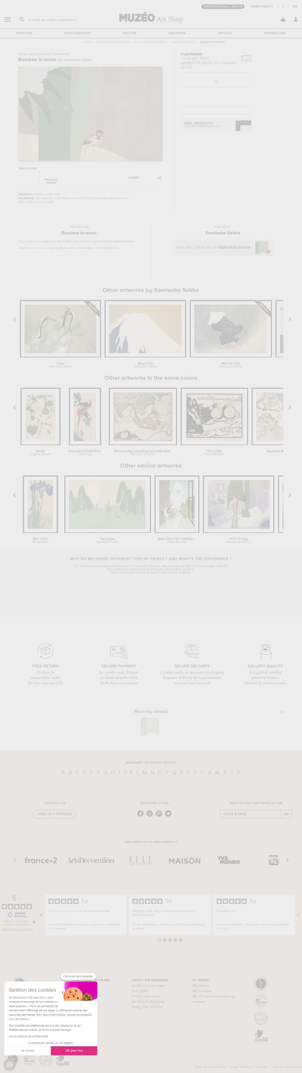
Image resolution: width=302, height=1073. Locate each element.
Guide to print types (148, 986)
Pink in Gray (238, 540)
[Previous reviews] (41, 915)
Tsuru (61, 365)
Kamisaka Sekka (183, 42)
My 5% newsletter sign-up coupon (213, 998)
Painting (24, 33)
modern (67, 241)
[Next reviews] (298, 915)
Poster (130, 33)
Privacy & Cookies (287, 1066)
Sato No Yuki (231, 365)
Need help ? (262, 6)
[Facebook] (141, 816)
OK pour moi (74, 1050)
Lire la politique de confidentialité (28, 1036)
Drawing (177, 33)
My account (202, 991)
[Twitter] (169, 816)
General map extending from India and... (143, 453)
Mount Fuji (145, 365)
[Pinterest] (160, 816)
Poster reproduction (113, 42)
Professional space (223, 6)
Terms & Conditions (210, 1066)
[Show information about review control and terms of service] (34, 922)
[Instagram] (150, 816)
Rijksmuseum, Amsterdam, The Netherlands (88, 248)
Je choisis (27, 1050)
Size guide (140, 991)
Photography (77, 33)
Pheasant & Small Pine (85, 453)
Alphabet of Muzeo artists (151, 763)
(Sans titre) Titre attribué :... (177, 540)
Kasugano (108, 540)
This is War (214, 453)
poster (45, 241)
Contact (262, 1066)
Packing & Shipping (148, 1001)
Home (87, 42)
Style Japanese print (150, 42)
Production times (146, 996)
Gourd (40, 453)
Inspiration (275, 33)
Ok (286, 814)
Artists (225, 33)
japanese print (116, 241)
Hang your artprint (147, 1007)
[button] (9, 1065)
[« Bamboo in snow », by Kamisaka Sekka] (150, 726)
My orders (200, 986)
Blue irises (40, 540)
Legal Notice (240, 1066)
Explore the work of (213, 248)
